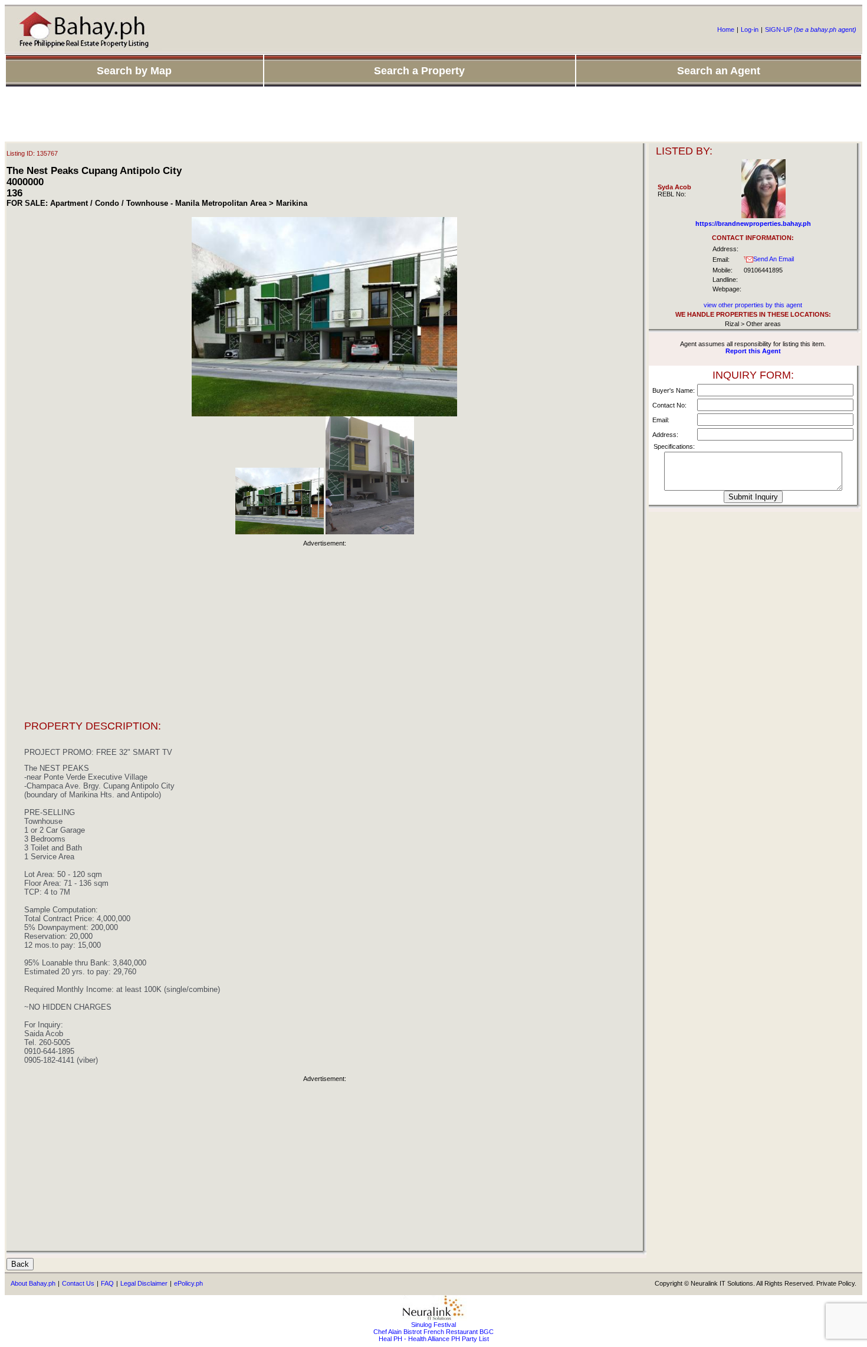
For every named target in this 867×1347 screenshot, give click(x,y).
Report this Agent (753, 350)
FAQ (107, 1283)
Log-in (749, 29)
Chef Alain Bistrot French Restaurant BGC (433, 1331)
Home (725, 29)
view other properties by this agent (753, 304)
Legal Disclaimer (144, 1283)
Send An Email (773, 258)
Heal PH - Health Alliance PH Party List (434, 1338)
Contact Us (78, 1283)
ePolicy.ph (188, 1283)
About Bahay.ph (33, 1283)
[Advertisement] (433, 115)
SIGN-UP (810, 29)
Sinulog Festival (433, 1324)
